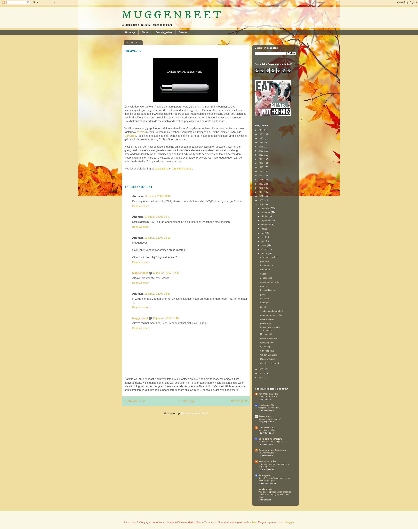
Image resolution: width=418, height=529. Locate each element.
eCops (263, 274)
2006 (261, 369)
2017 (261, 163)
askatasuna (162, 168)
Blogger (289, 522)
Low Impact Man (266, 405)
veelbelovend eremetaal (271, 311)
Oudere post (238, 401)
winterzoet (265, 269)
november (266, 212)
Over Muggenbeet (164, 32)
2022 (261, 142)
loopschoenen (266, 265)
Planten (145, 32)
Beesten (183, 32)
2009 (261, 196)
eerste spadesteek (269, 338)
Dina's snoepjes (267, 359)
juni (263, 233)
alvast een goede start (270, 363)
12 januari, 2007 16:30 (166, 273)
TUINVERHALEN (266, 427)
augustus (265, 224)
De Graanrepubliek (266, 453)
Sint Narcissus (267, 351)
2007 (261, 204)
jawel (262, 294)
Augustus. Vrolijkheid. (268, 430)
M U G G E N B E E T (171, 15)
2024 (261, 134)
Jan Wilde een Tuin (268, 394)
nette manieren (267, 319)
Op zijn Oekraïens (268, 355)
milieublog (265, 346)
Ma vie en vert (265, 489)
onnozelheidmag (182, 168)
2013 (261, 179)
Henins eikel (266, 334)
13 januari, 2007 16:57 (157, 293)
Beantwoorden (140, 206)
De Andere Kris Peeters (270, 439)
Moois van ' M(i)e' (267, 461)
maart (264, 245)
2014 (261, 175)
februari (265, 249)
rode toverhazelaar (269, 257)
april (263, 241)
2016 (261, 167)
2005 (261, 373)
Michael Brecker (268, 290)
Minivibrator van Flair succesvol (270, 328)
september (266, 220)
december (266, 208)
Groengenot (264, 475)
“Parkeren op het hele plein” (270, 441)
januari (264, 253)
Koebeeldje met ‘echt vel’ (269, 419)
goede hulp (265, 323)
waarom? (264, 298)
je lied (263, 307)
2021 (261, 147)
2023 (261, 138)
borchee (252, 522)
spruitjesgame (266, 342)
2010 (261, 192)
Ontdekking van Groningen (272, 450)
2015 (261, 171)
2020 (261, 151)
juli (262, 229)
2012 (261, 184)
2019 (261, 155)
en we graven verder (269, 282)
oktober (265, 216)
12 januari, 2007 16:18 (157, 237)
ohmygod (264, 302)
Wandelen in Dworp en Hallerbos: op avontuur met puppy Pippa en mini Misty (274, 494)
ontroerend (265, 286)
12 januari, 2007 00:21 (157, 216)
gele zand (264, 261)
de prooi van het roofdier (271, 315)
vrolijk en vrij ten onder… (269, 408)
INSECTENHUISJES (267, 396)
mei (263, 237)
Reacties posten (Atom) (194, 413)
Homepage (130, 32)
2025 (261, 130)
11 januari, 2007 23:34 (157, 196)
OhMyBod (130, 135)
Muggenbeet (140, 273)
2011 (261, 188)
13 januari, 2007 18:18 (166, 318)
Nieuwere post (134, 401)
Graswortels (264, 416)
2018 (261, 159)
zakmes (141, 132)
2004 (261, 377)
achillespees (266, 278)
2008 (261, 200)
